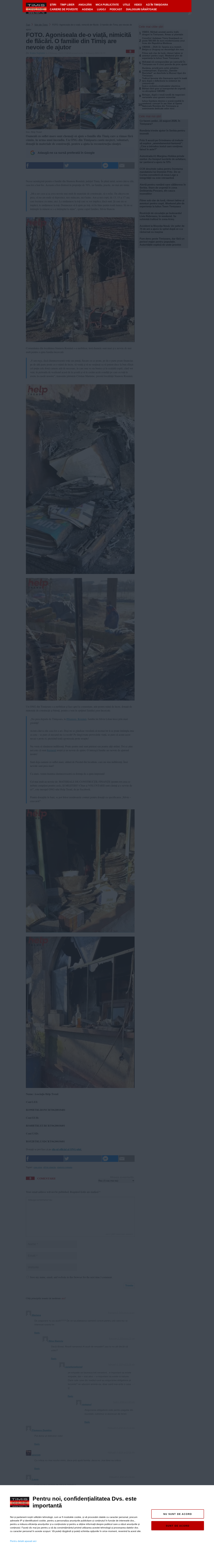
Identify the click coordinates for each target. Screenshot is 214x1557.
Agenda (87, 9)
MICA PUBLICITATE (107, 4)
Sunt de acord (177, 1525)
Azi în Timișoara (157, 4)
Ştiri (53, 4)
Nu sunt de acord (177, 1514)
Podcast (116, 9)
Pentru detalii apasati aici (23, 1541)
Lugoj (101, 9)
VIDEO (138, 4)
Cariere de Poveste (64, 9)
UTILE (126, 4)
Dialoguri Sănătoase (141, 9)
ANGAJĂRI (85, 4)
